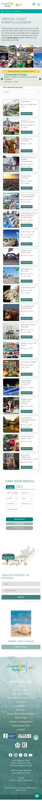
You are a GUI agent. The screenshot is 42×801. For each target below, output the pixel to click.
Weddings (21, 706)
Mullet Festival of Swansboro (28, 196)
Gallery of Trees (28, 362)
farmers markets (13, 38)
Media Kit (21, 710)
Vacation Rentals (21, 690)
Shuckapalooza (28, 288)
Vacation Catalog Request (21, 714)
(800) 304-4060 (24, 773)
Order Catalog (21, 647)
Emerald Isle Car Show (28, 344)
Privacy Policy (11, 788)
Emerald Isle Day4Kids (26, 140)
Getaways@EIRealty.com (21, 765)
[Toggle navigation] (38, 4)
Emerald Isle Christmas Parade (26, 401)
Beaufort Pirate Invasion (28, 326)
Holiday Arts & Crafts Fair (27, 437)
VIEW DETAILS (27, 114)
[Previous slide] (2, 79)
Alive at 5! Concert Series (28, 121)
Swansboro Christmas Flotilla (26, 383)
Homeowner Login (21, 726)
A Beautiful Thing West (18, 74)
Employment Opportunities (21, 698)
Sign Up (21, 597)
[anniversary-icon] (31, 667)
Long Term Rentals (21, 694)
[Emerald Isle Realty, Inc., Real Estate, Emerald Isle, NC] (9, 736)
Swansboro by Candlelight (27, 307)
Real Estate (21, 718)
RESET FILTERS (19, 528)
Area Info (21, 702)
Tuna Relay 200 (28, 232)
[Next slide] (40, 79)
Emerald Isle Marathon (26, 251)
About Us (21, 686)
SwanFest (25, 101)
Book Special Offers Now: (21, 71)
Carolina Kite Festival (27, 270)
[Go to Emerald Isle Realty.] (2, 11)
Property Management (21, 722)
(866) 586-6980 (25, 770)
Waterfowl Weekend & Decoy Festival (28, 420)
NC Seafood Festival (26, 177)
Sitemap (21, 730)
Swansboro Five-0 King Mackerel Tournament (29, 215)
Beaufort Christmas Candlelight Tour (29, 457)
